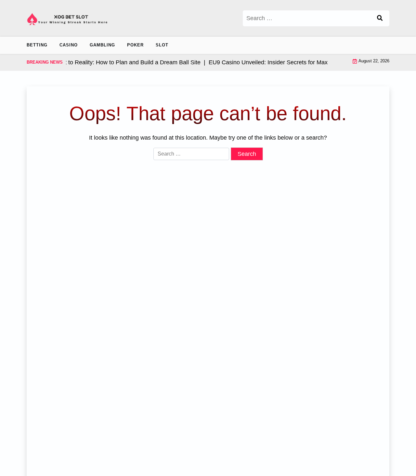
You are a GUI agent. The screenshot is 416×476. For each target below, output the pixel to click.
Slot (162, 45)
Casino (68, 45)
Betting (37, 45)
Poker (135, 45)
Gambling (102, 45)
